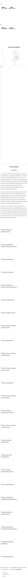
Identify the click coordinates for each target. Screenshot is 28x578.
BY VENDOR (16, 56)
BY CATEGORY (16, 58)
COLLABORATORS (15, 54)
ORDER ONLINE (6, 574)
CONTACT (15, 63)
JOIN (15, 62)
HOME (15, 50)
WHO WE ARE (15, 52)
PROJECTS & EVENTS (15, 60)
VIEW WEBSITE (14, 170)
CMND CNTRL (19, 569)
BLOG (4, 576)
